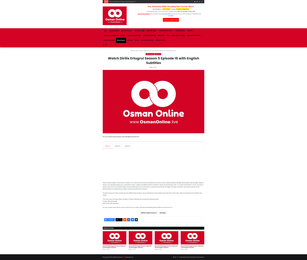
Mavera (137, 40)
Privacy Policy (182, 257)
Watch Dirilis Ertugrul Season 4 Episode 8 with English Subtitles (114, 246)
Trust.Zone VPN (166, 13)
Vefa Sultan (139, 30)
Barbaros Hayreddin (109, 40)
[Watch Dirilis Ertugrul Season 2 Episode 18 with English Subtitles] (166, 237)
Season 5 (158, 54)
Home (105, 30)
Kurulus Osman (127, 30)
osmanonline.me (167, 207)
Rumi (168, 35)
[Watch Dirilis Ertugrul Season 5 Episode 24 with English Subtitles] (140, 237)
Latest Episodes (114, 30)
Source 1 (107, 146)
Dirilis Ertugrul (121, 40)
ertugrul (163, 213)
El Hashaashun (181, 30)
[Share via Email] (136, 219)
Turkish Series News (148, 40)
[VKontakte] (128, 219)
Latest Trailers (161, 40)
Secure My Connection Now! (170, 19)
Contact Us (201, 257)
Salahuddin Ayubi (151, 30)
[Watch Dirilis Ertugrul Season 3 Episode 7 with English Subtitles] (192, 237)
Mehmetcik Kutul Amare (193, 35)
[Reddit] (124, 219)
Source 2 (117, 146)
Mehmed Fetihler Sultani (165, 30)
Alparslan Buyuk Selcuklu (134, 35)
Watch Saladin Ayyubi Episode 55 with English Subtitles (123, 1)
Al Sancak (130, 40)
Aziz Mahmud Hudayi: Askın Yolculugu (114, 35)
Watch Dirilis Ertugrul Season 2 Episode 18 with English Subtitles (166, 246)
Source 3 (127, 146)
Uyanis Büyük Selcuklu (149, 35)
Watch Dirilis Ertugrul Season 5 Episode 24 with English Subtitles (140, 246)
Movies (190, 30)
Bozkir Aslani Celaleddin (178, 35)
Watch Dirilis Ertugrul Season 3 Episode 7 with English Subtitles (192, 246)
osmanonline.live (129, 207)
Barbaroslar (161, 35)
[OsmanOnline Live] (115, 15)
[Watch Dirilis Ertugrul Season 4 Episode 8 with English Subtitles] (114, 237)
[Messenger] (132, 219)
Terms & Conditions (191, 257)
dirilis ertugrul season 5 (149, 213)
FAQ (197, 257)
